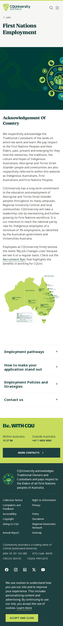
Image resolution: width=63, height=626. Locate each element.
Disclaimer (38, 519)
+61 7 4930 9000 (41, 440)
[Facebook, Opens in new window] (6, 570)
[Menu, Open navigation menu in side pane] (57, 8)
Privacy (36, 505)
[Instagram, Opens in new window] (16, 570)
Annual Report (11, 532)
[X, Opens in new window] (34, 570)
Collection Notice (13, 500)
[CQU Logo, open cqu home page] (16, 8)
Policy (35, 513)
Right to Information (44, 500)
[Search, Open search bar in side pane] (51, 8)
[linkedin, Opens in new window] (25, 570)
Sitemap (37, 532)
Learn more (24, 608)
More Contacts (28, 452)
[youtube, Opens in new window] (43, 570)
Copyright (8, 519)
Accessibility (9, 513)
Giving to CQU (11, 524)
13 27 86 (8, 440)
